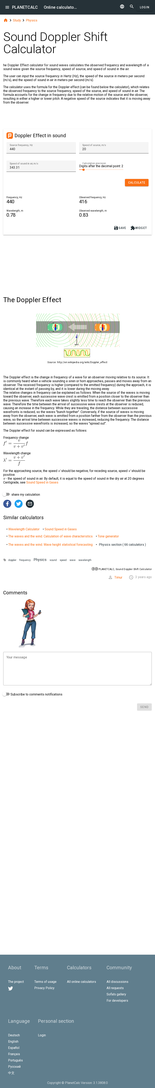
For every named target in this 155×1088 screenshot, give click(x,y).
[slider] (101, 169)
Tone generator (108, 536)
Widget (138, 228)
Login (144, 7)
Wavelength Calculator (24, 529)
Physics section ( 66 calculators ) (122, 545)
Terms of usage (45, 982)
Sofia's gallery (116, 994)
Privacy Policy (44, 988)
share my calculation (25, 494)
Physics (31, 20)
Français (14, 1054)
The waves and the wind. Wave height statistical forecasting (50, 545)
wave (72, 560)
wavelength (85, 560)
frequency (25, 560)
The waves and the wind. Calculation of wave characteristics (50, 536)
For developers (117, 1000)
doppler (12, 560)
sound (53, 560)
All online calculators (81, 982)
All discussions (117, 982)
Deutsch (14, 1035)
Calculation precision (94, 163)
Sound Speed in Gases (42, 482)
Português (15, 1060)
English (13, 1041)
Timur (118, 577)
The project (16, 982)
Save (120, 228)
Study (17, 20)
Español (13, 1048)
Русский (14, 1067)
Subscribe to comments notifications (36, 694)
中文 (11, 1073)
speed (63, 560)
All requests (115, 988)
